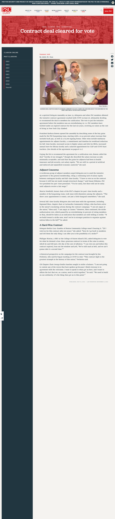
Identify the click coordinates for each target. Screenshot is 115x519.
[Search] (101, 10)
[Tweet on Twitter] (112, 59)
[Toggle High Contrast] (2, 313)
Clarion (51, 27)
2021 (7, 74)
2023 (7, 68)
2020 (7, 78)
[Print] (112, 66)
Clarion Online (11, 53)
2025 (7, 61)
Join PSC (108, 11)
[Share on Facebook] (112, 56)
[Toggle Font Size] (2, 318)
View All (8, 87)
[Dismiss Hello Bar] (113, 2)
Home (44, 27)
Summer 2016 (67, 27)
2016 (58, 27)
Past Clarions (10, 57)
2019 (7, 81)
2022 (7, 71)
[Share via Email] (112, 63)
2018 (7, 84)
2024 (7, 65)
